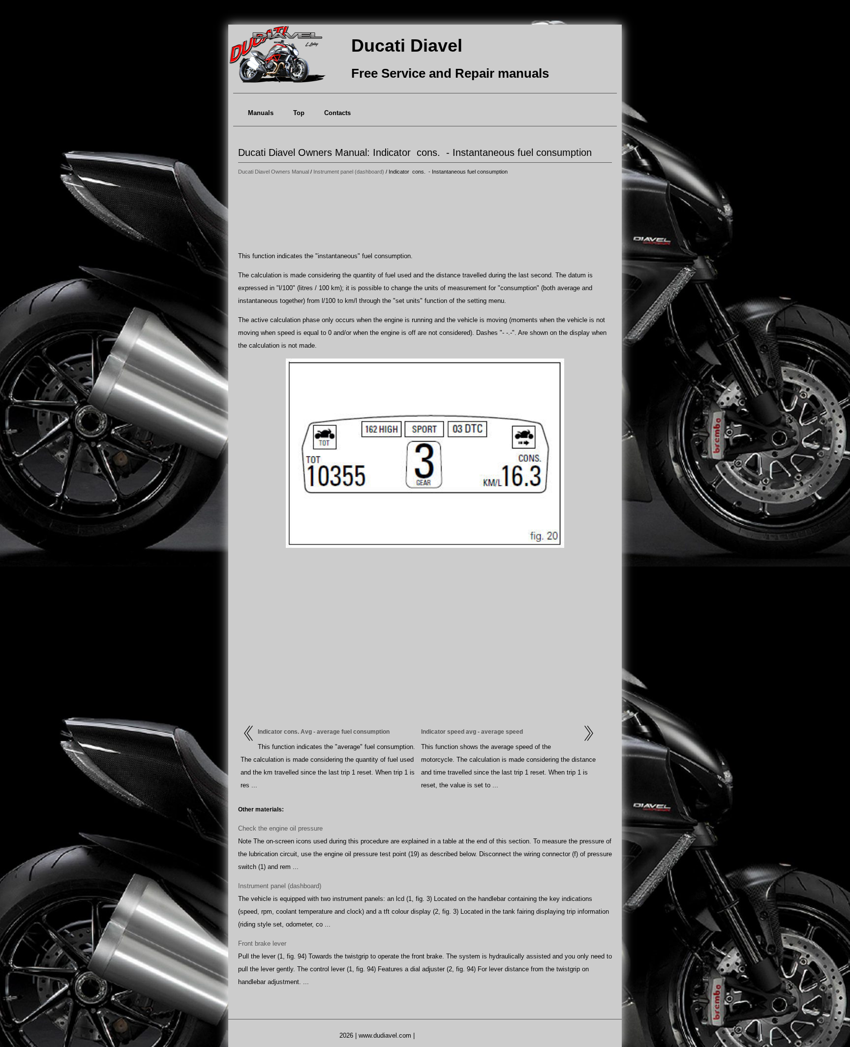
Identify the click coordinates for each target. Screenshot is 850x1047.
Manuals (260, 113)
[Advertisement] (425, 213)
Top (298, 113)
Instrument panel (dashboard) (348, 172)
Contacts (337, 113)
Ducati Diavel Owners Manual (273, 172)
